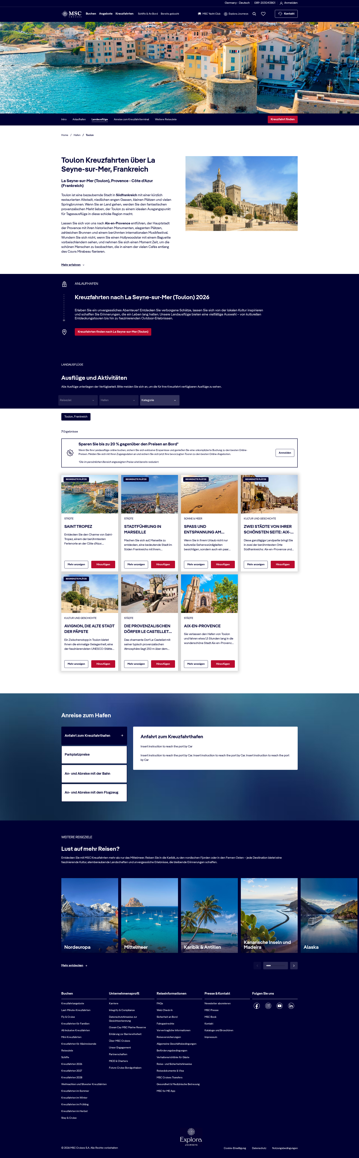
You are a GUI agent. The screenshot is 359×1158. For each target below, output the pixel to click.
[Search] (254, 14)
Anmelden (285, 453)
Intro (64, 119)
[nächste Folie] (294, 965)
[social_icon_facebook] (256, 1005)
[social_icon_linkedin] (291, 1005)
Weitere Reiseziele (166, 119)
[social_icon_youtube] (279, 1005)
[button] (160, 400)
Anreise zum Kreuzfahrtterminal (131, 119)
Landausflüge (100, 119)
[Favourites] (263, 14)
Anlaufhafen (79, 119)
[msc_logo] (71, 14)
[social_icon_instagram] (268, 1005)
